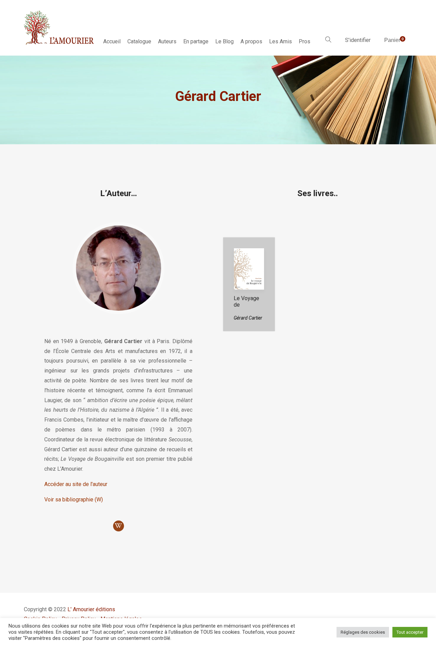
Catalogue (139, 41)
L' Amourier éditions (91, 609)
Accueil (112, 41)
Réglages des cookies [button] (363, 632)
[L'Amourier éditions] (59, 28)
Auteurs (167, 41)
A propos (251, 41)
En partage (195, 41)
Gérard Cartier (248, 318)
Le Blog (224, 41)
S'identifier (358, 40)
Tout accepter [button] (409, 632)
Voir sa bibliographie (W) (73, 499)
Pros (304, 41)
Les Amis (280, 41)
